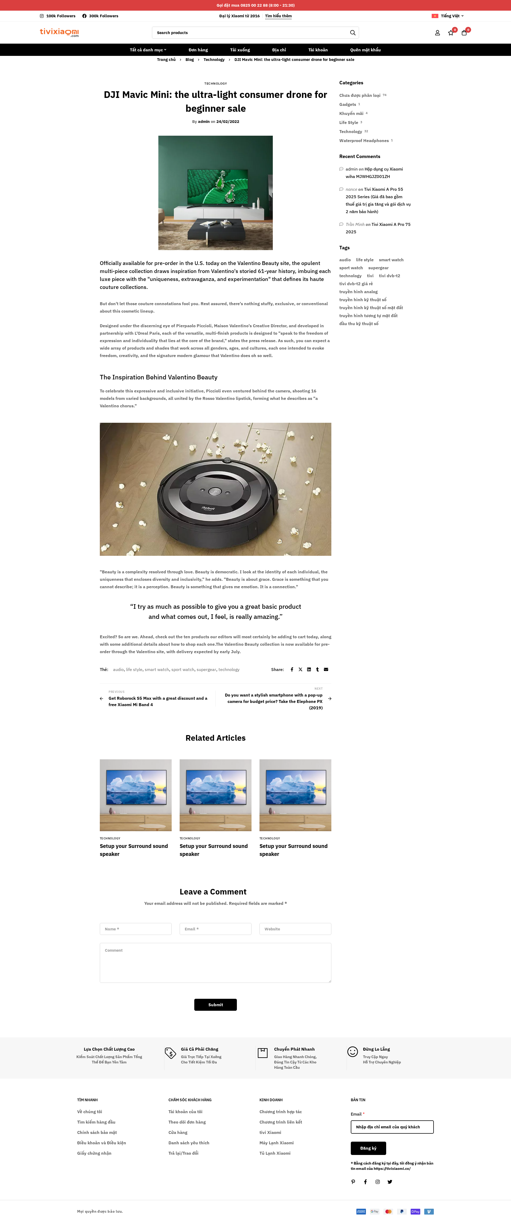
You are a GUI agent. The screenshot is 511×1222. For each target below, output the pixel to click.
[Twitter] (300, 669)
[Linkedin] (309, 669)
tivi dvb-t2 (389, 275)
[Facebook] (292, 669)
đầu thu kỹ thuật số (358, 323)
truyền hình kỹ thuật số (362, 299)
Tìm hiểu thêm (278, 15)
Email (358, 1114)
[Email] (326, 669)
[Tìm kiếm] (353, 33)
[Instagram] (377, 1181)
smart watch (157, 669)
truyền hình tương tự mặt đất (368, 315)
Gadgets (347, 104)
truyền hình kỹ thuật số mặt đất (371, 307)
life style (134, 669)
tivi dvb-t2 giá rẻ (356, 283)
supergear (206, 669)
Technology (214, 59)
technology (229, 669)
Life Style (348, 122)
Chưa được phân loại (360, 95)
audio (118, 669)
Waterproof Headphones (364, 140)
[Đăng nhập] (437, 33)
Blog (190, 59)
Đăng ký (368, 1148)
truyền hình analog (358, 291)
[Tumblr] (317, 669)
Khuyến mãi (351, 113)
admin (201, 121)
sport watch (182, 669)
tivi (370, 275)
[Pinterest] (353, 1181)
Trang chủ (166, 59)
